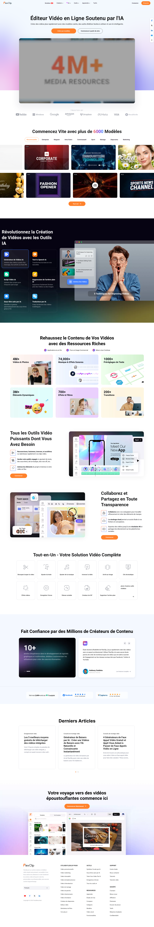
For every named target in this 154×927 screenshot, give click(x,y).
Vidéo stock (90, 912)
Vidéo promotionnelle (67, 869)
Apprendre (85, 3)
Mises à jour (113, 894)
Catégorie (89, 905)
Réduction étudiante (116, 912)
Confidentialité (114, 915)
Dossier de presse (115, 905)
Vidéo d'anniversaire (67, 894)
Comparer (90, 901)
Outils (76, 3)
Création (59, 3)
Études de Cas (91, 898)
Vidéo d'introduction (67, 883)
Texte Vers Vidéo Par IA (94, 876)
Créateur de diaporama (67, 901)
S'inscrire (146, 3)
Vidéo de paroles (66, 890)
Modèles (47, 3)
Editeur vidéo (64, 905)
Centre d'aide (114, 869)
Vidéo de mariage (66, 887)
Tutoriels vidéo (114, 880)
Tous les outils (91, 883)
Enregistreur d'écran (92, 880)
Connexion (135, 3)
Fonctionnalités (91, 915)
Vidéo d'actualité (66, 876)
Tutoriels (112, 876)
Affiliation (113, 898)
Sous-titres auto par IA (93, 873)
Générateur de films (66, 908)
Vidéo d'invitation (66, 898)
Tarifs (95, 3)
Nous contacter (114, 873)
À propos (112, 890)
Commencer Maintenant (75, 806)
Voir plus (63, 912)
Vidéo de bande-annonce (68, 880)
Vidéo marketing (65, 873)
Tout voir (76, 204)
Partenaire (113, 901)
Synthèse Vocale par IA (93, 869)
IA (68, 3)
